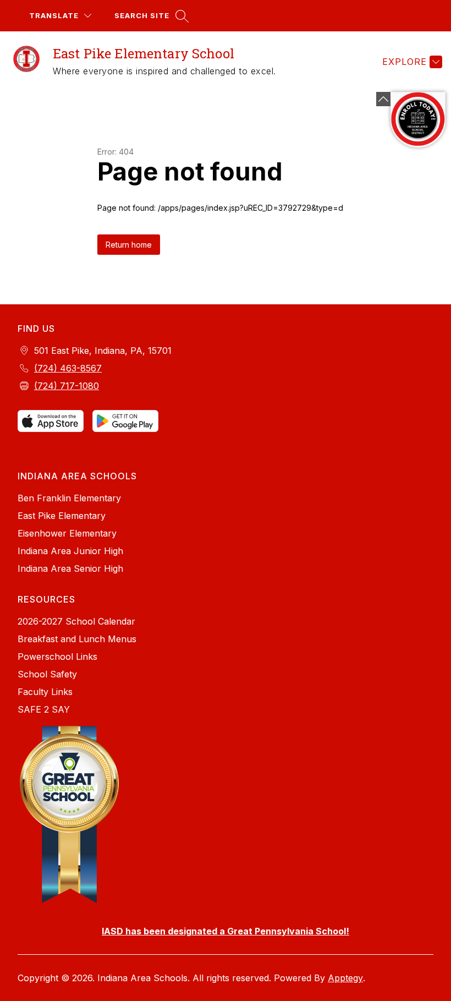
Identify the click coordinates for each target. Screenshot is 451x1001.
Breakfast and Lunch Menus (77, 638)
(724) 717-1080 (66, 385)
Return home (129, 244)
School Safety (47, 674)
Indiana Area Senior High (70, 568)
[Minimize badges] (383, 99)
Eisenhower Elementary (67, 533)
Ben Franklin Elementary (69, 498)
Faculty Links (45, 691)
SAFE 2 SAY (44, 709)
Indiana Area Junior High (70, 550)
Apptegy (345, 977)
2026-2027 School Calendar (76, 621)
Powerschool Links (57, 656)
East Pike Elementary (62, 515)
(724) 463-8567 (68, 368)
